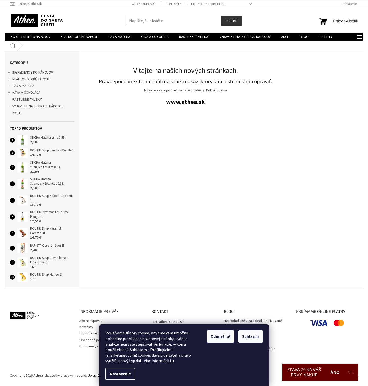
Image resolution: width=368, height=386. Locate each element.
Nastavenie (120, 374)
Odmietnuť (220, 336)
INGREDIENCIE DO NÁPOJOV (32, 72)
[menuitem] (30, 37)
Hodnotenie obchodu (208, 4)
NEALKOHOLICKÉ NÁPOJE (31, 79)
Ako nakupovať (144, 4)
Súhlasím (250, 336)
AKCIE (16, 113)
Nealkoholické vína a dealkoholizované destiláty (253, 323)
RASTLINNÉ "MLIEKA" (27, 99)
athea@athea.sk (171, 321)
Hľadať (231, 21)
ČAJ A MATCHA (23, 85)
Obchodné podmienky (96, 340)
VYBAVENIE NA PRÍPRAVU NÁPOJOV (37, 106)
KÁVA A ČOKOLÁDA (26, 92)
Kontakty (173, 4)
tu (172, 361)
